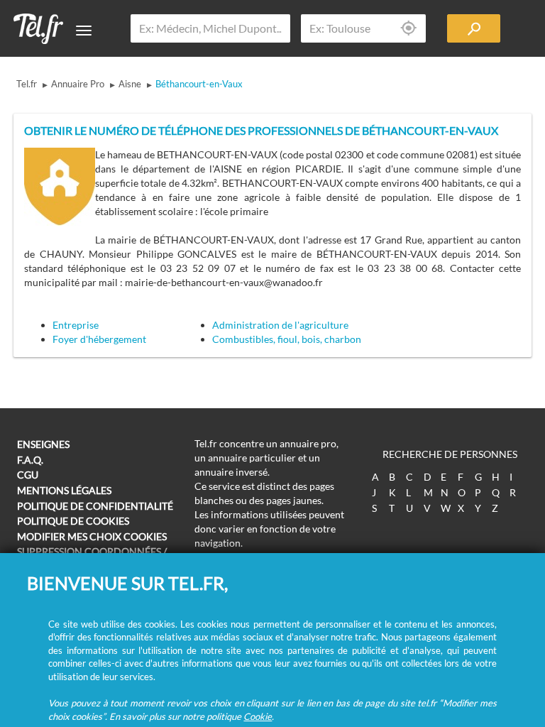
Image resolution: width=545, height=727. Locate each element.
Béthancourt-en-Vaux (199, 83)
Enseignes (43, 444)
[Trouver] (473, 28)
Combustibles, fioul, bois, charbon (286, 339)
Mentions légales (64, 490)
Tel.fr (26, 83)
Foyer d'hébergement (99, 339)
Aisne (130, 83)
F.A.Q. (30, 460)
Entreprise (76, 325)
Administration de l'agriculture (280, 325)
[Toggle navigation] (84, 30)
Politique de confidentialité (95, 506)
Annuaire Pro (77, 83)
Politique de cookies (73, 521)
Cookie (257, 716)
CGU (27, 475)
